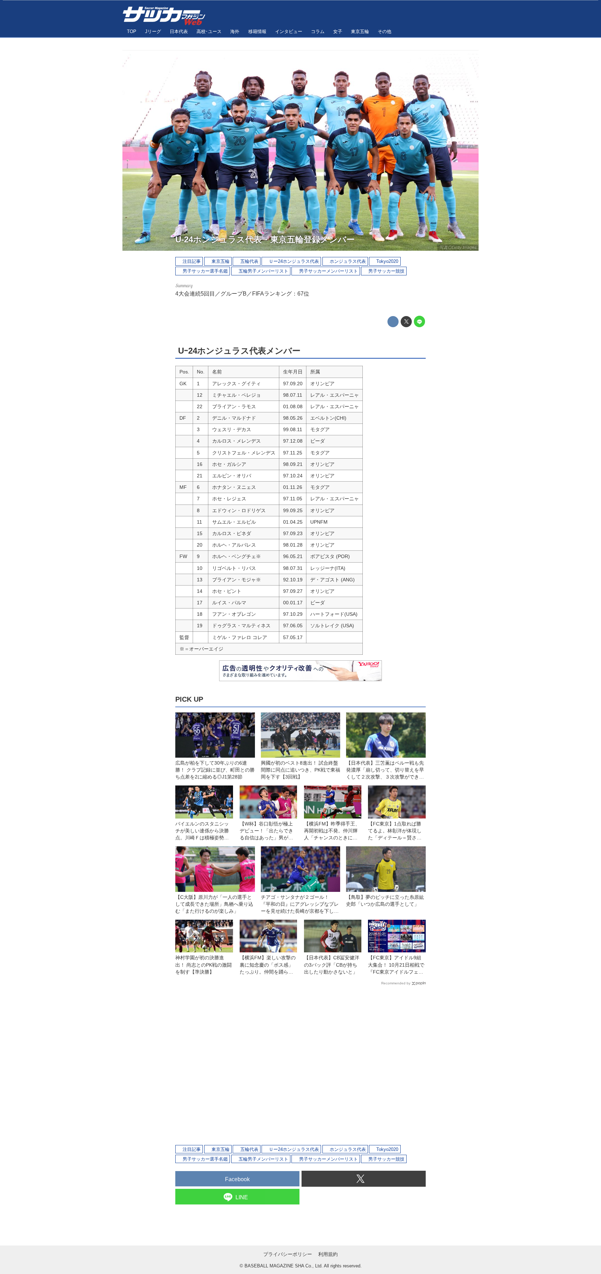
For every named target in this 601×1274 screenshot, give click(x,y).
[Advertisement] (300, 1065)
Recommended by (395, 983)
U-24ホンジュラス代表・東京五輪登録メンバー (265, 239)
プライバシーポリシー (287, 1254)
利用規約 (328, 1254)
